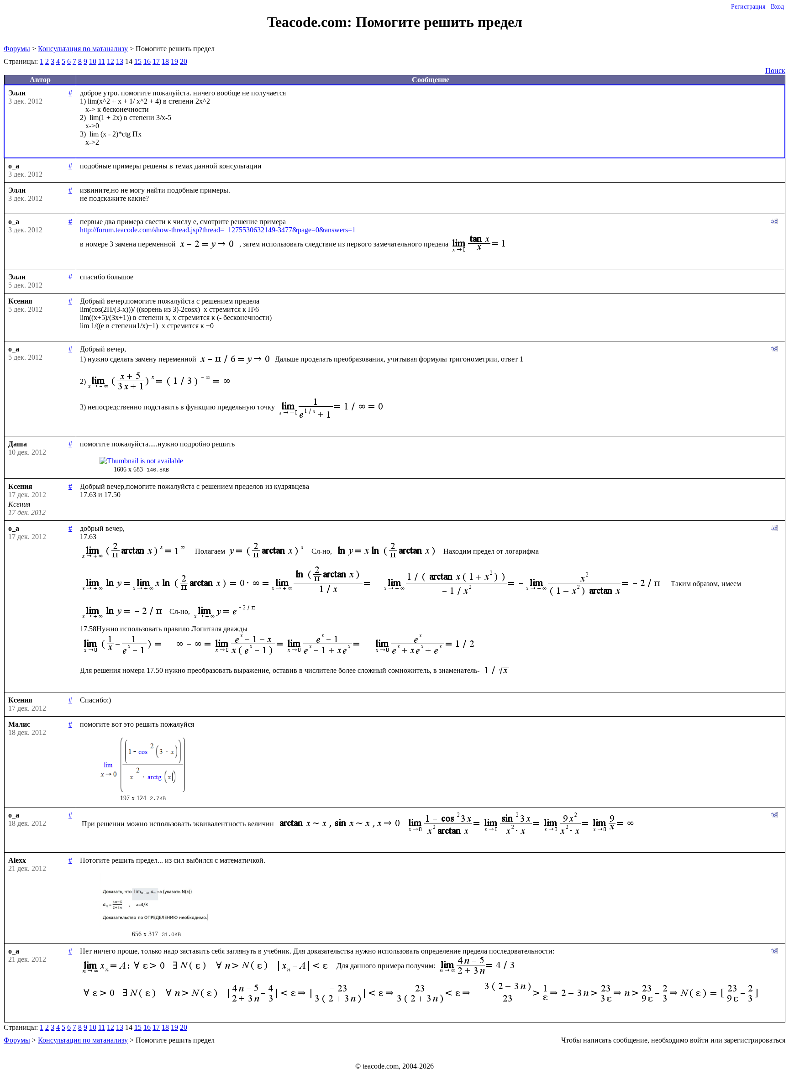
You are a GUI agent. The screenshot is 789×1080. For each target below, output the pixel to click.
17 (156, 61)
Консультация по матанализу (83, 48)
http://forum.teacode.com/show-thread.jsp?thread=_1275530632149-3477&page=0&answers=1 (218, 230)
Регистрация (748, 6)
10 (92, 61)
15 (138, 61)
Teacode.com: (311, 22)
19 (174, 61)
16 (147, 61)
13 (119, 61)
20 (183, 61)
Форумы (17, 48)
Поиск (775, 70)
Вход (777, 6)
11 (101, 61)
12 (110, 61)
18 (165, 61)
